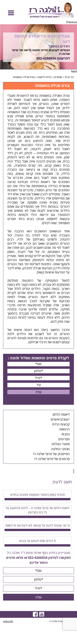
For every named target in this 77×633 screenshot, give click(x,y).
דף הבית (69, 77)
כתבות (65, 434)
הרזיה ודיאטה (44, 77)
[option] (38, 46)
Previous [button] (71, 22)
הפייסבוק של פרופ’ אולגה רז (51, 454)
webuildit (8, 621)
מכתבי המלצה (60, 449)
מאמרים (58, 77)
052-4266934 (46, 58)
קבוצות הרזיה (61, 424)
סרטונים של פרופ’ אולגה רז (52, 459)
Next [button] (74, 71)
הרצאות (64, 429)
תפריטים (64, 439)
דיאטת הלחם (61, 415)
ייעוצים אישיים (60, 419)
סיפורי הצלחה (60, 444)
